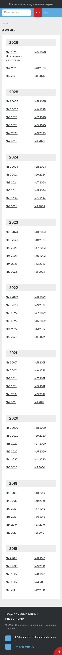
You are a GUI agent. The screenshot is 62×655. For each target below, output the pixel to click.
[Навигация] (54, 12)
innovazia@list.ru (24, 646)
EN (46, 12)
